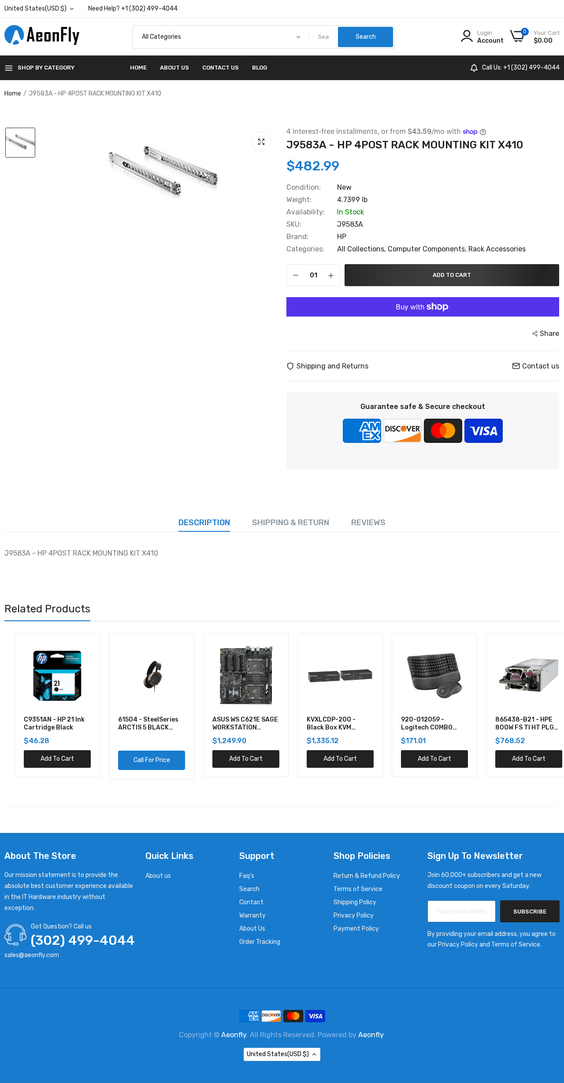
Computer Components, (428, 249)
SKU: (293, 224)
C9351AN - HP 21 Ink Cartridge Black (44, 723)
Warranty (252, 915)
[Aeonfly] (41, 37)
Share (549, 333)
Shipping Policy (355, 902)
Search (249, 889)
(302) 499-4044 (83, 940)
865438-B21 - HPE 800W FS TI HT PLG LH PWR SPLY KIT (514, 724)
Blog (259, 67)
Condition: (303, 188)
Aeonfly (233, 1035)
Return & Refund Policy (367, 876)
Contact (251, 902)
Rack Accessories (497, 249)
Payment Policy (356, 928)
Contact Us (220, 67)
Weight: (299, 200)
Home (138, 67)
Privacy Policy (354, 915)
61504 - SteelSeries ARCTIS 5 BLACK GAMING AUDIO (138, 724)
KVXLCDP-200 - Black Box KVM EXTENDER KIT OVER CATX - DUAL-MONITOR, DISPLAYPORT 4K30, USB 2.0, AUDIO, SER (328, 724)
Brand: (297, 237)
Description (204, 522)
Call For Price (141, 760)
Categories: (305, 249)
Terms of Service (358, 889)
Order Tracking (259, 942)
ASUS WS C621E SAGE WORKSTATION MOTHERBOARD (235, 724)
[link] (73, 650)
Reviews (368, 522)
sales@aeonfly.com (31, 955)
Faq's (246, 876)
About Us (174, 67)
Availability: (305, 212)
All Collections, (362, 249)
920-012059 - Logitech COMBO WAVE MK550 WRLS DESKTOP (419, 724)
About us (158, 876)
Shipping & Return (290, 522)
